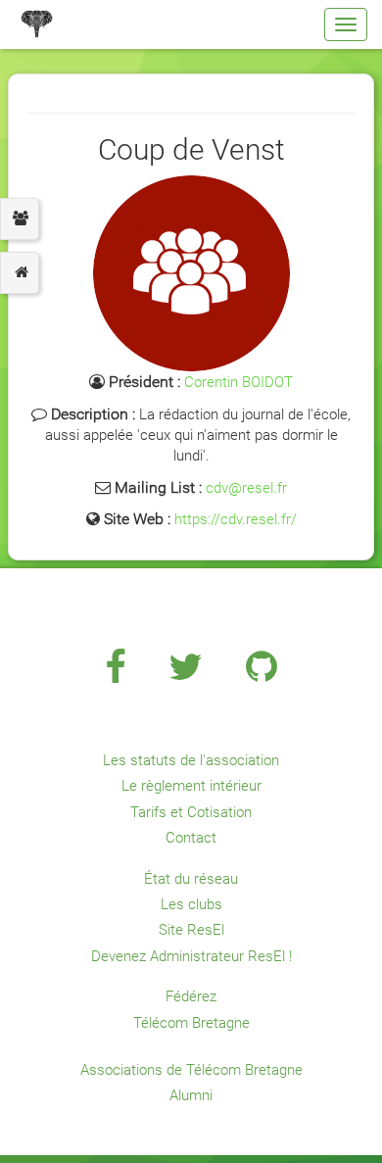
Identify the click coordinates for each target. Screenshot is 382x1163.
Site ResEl (191, 930)
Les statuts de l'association (191, 760)
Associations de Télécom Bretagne (191, 1070)
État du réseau (191, 879)
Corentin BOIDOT (238, 382)
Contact (191, 838)
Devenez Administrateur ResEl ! (191, 956)
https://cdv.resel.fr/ (235, 519)
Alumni (191, 1095)
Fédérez (191, 996)
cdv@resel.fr (246, 488)
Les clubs (191, 904)
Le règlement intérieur (191, 786)
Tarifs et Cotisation (191, 812)
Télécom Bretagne (191, 1023)
